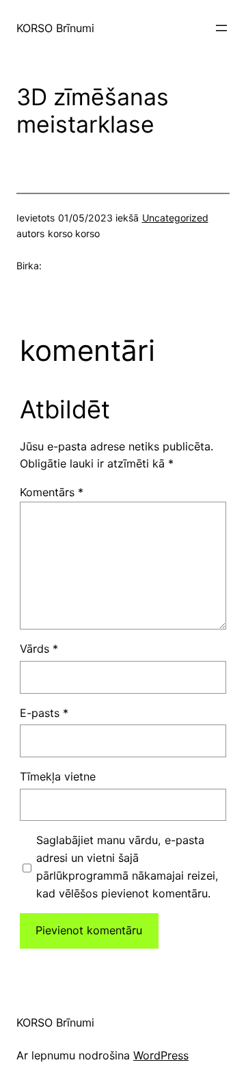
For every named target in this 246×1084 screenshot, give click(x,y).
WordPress (161, 1055)
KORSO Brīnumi (55, 28)
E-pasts (44, 713)
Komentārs (51, 492)
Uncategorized (175, 217)
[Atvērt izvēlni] (221, 28)
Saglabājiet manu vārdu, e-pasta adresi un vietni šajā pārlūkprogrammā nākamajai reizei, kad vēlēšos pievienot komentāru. (127, 866)
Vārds (39, 648)
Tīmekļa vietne (58, 776)
